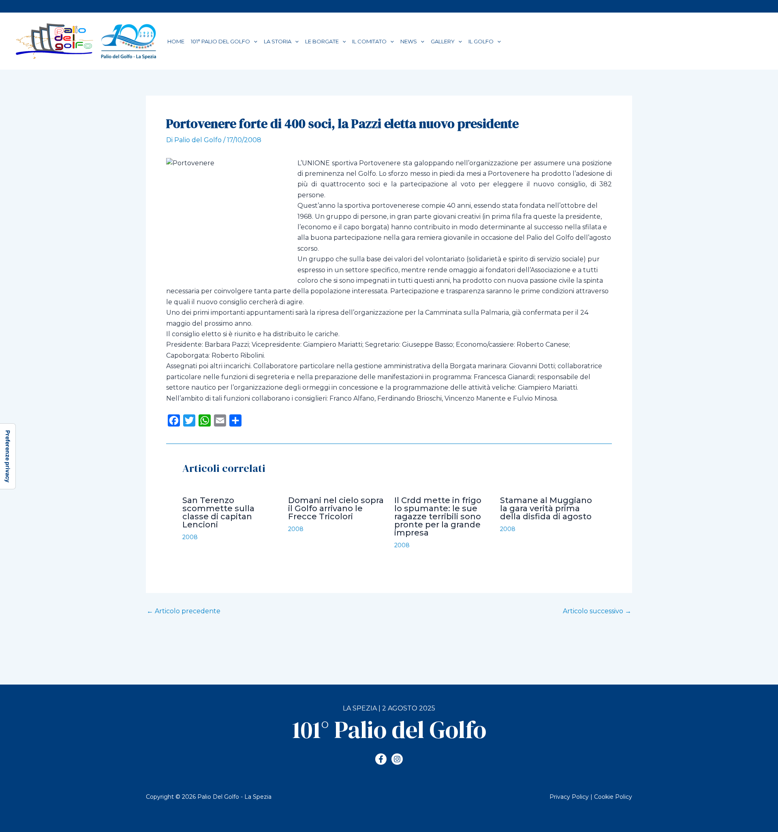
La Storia (277, 41)
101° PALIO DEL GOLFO (220, 41)
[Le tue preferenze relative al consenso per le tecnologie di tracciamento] (7, 456)
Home (175, 41)
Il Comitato (369, 41)
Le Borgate (322, 41)
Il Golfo (481, 41)
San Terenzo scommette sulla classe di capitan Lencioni (218, 512)
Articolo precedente (183, 611)
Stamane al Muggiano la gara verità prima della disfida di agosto (546, 508)
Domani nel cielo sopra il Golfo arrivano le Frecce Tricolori (336, 508)
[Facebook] (381, 759)
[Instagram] (397, 759)
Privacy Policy (569, 796)
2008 (190, 537)
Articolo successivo (597, 611)
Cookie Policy (613, 796)
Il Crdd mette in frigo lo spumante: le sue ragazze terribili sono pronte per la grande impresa (437, 516)
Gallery (443, 41)
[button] (253, 41)
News (408, 41)
